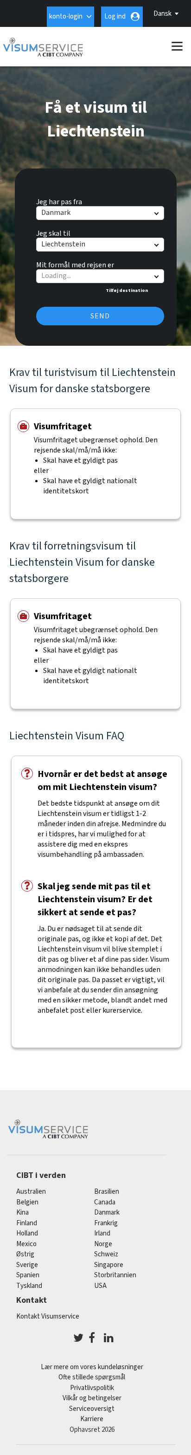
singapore (108, 1265)
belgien (27, 1202)
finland (26, 1223)
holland (27, 1233)
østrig (25, 1254)
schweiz (106, 1254)
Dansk (162, 14)
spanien (27, 1275)
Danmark (107, 1212)
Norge (103, 1244)
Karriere (91, 1419)
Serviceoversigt (92, 1409)
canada (104, 1202)
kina (22, 1212)
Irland (102, 1233)
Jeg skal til (53, 232)
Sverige (27, 1265)
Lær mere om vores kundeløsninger (92, 1367)
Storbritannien (115, 1275)
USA (100, 1286)
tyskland (29, 1286)
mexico (26, 1244)
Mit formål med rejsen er (75, 263)
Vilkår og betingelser (92, 1398)
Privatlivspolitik (92, 1388)
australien (31, 1191)
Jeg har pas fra (59, 200)
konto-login (66, 16)
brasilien (106, 1191)
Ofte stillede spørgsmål (91, 1377)
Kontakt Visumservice (47, 1316)
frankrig (106, 1223)
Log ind (115, 16)
